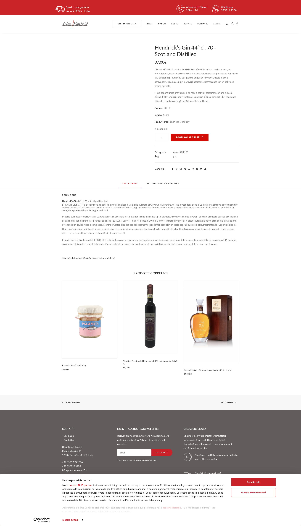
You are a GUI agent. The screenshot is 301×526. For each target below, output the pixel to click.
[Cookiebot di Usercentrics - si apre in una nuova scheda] (41, 520)
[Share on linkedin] (189, 169)
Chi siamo (69, 435)
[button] (228, 24)
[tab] (162, 184)
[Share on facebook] (172, 169)
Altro (216, 23)
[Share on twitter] (176, 169)
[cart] (237, 24)
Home (149, 23)
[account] (232, 24)
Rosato (187, 23)
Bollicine (202, 23)
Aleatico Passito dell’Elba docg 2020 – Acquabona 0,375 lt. (150, 362)
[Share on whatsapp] (193, 169)
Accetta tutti (253, 482)
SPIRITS (184, 152)
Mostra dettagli (70, 519)
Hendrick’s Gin (69, 201)
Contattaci (69, 440)
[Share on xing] (201, 169)
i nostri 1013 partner (80, 485)
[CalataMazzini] (75, 24)
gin (174, 156)
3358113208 (229, 10)
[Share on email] (205, 169)
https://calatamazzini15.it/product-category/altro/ (88, 257)
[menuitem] (127, 24)
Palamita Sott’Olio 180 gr (74, 365)
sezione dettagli (172, 507)
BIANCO (162, 23)
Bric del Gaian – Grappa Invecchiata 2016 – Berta (208, 370)
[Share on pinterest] (185, 169)
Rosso (174, 23)
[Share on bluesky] (197, 169)
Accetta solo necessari (253, 492)
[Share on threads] (180, 169)
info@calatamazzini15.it (74, 470)
